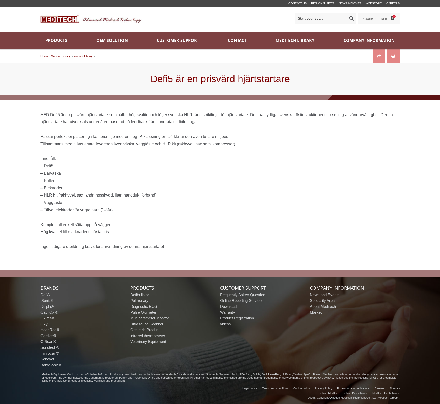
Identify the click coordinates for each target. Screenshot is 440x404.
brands (49, 288)
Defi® (45, 294)
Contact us (297, 3)
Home (44, 56)
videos (225, 324)
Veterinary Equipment (148, 341)
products (142, 288)
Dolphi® (47, 306)
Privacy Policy (323, 388)
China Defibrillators (355, 393)
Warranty (227, 312)
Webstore (374, 3)
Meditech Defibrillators (386, 393)
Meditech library (61, 56)
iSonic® (46, 300)
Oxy (44, 324)
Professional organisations (353, 388)
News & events (350, 3)
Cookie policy (301, 388)
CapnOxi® (49, 312)
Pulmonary (139, 300)
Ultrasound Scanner (146, 324)
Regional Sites (322, 3)
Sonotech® (49, 347)
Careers (393, 3)
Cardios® (48, 335)
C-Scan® (48, 341)
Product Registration (237, 318)
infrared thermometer (147, 335)
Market (316, 312)
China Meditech (329, 393)
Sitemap (395, 388)
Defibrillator (139, 294)
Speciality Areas (323, 300)
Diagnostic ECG (143, 306)
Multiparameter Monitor (149, 318)
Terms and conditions (275, 388)
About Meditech (323, 306)
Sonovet (47, 359)
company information (337, 288)
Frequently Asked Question (242, 294)
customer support (243, 288)
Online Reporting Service (241, 300)
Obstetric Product (145, 330)
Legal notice (249, 388)
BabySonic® (50, 365)
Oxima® (47, 318)
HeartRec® (49, 330)
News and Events (324, 294)
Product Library (83, 56)
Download (228, 306)
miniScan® (49, 353)
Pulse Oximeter (143, 312)
